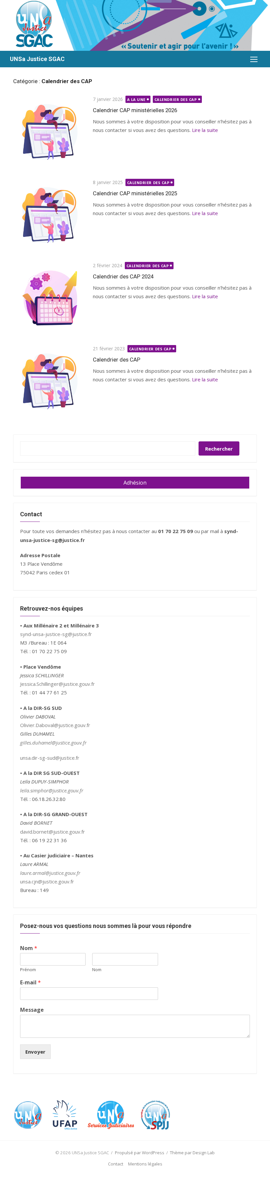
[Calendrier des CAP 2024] (49, 298)
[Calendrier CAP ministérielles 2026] (49, 132)
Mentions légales (145, 1164)
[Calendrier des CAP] (49, 381)
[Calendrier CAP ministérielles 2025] (49, 215)
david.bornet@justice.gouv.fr (52, 831)
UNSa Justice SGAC (37, 58)
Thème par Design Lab (192, 1153)
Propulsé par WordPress (139, 1153)
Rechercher (219, 448)
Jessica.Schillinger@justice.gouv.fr (57, 684)
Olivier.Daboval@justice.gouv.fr (55, 725)
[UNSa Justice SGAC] (135, 25)
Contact (115, 1164)
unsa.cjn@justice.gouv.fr (47, 881)
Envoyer (35, 1051)
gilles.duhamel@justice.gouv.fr (53, 742)
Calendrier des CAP (175, 99)
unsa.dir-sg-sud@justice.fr (49, 757)
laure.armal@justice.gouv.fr (50, 873)
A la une (136, 99)
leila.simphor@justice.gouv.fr (51, 790)
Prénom (28, 969)
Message (32, 1009)
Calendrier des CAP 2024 (123, 276)
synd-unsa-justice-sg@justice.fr (56, 634)
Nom (28, 948)
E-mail (30, 982)
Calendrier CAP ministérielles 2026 (135, 110)
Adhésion (135, 482)
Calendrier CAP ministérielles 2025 (135, 193)
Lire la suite (205, 130)
